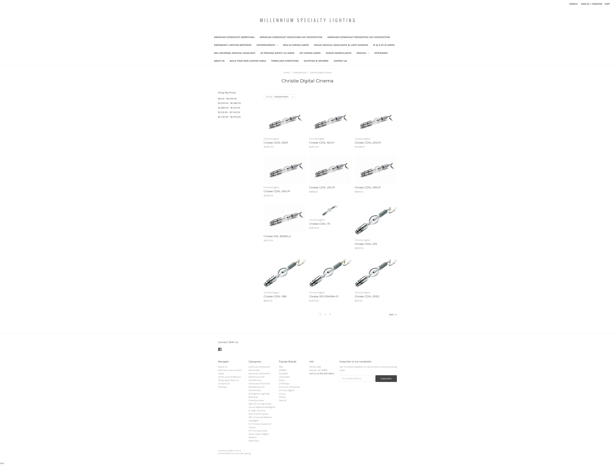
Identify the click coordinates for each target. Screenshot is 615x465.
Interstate (284, 377)
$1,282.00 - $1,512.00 (229, 107)
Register (597, 4)
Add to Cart (285, 127)
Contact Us (340, 60)
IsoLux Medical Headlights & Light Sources (341, 45)
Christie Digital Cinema (320, 72)
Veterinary (381, 53)
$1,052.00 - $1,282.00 (229, 103)
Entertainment (266, 45)
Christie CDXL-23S (366, 243)
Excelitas (283, 373)
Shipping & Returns (316, 60)
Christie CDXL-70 (319, 223)
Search (573, 4)
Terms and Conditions (285, 60)
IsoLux (282, 393)
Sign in (585, 4)
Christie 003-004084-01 (323, 296)
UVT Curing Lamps (310, 53)
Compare (283, 121)
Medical (362, 53)
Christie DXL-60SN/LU (277, 236)
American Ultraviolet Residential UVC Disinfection (358, 37)
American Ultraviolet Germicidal (234, 37)
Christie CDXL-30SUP (277, 191)
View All (282, 400)
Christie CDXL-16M (275, 296)
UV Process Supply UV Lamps (277, 53)
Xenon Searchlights (338, 53)
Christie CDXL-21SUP (322, 187)
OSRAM (282, 370)
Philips (282, 397)
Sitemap (222, 387)
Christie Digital (286, 390)
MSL (281, 366)
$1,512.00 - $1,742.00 (229, 112)
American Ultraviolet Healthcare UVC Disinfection (291, 37)
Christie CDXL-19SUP (368, 187)
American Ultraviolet (289, 387)
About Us (219, 60)
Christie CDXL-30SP (276, 142)
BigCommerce (235, 450)
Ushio (282, 380)
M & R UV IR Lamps (384, 45)
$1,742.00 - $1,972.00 (229, 116)
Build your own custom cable (248, 60)
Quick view (285, 115)
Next (391, 314)
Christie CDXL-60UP (321, 142)
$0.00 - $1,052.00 (227, 98)
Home (286, 72)
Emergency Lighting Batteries (232, 45)
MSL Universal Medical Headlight (234, 53)
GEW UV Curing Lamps (296, 45)
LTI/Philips (284, 383)
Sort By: (269, 97)
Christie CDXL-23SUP (368, 142)
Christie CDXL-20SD (367, 296)
